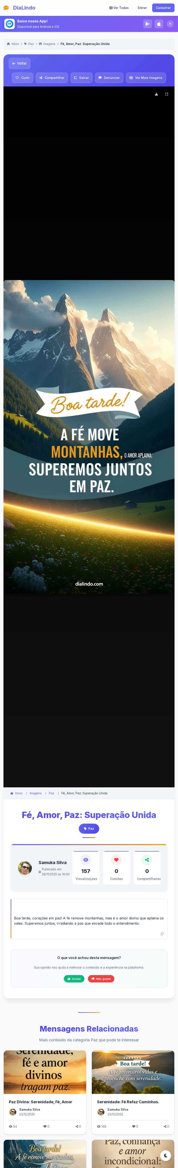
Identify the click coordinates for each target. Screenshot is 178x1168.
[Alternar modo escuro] (165, 1155)
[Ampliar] (166, 94)
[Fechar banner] (170, 23)
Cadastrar (163, 8)
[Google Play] (147, 24)
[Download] (156, 94)
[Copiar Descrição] (162, 933)
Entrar (142, 8)
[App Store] (159, 24)
